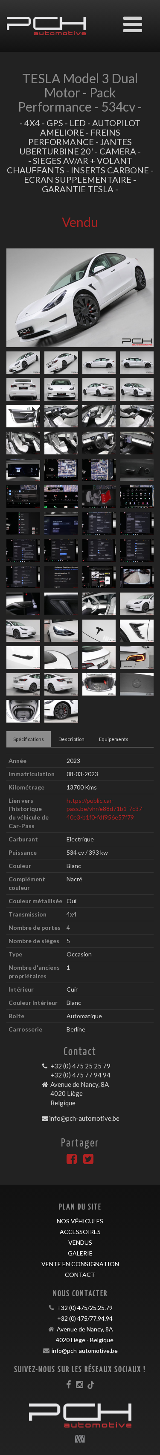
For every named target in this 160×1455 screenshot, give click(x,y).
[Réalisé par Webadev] (80, 1439)
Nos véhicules (80, 1221)
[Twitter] (88, 1161)
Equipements (113, 739)
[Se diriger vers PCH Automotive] (46, 19)
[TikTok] (91, 1384)
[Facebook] (72, 1161)
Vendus (80, 1242)
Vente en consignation (80, 1263)
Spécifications (28, 739)
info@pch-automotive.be (84, 1118)
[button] (17, 297)
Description (71, 739)
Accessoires (80, 1231)
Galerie (80, 1253)
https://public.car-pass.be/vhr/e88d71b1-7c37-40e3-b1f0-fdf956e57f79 (105, 809)
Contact (80, 1274)
